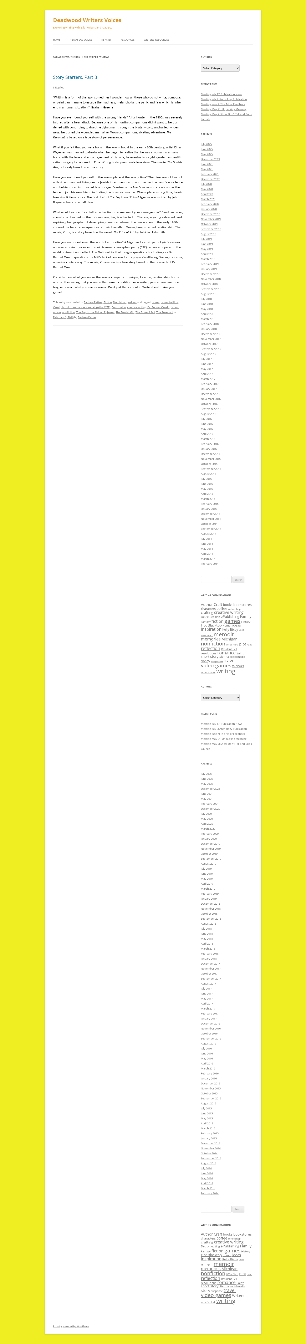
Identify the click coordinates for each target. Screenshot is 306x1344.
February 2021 (210, 174)
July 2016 (206, 419)
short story (210, 656)
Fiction (107, 302)
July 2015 (206, 479)
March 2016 (208, 439)
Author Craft (211, 604)
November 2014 (211, 519)
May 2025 (207, 154)
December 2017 (210, 334)
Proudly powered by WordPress (71, 1326)
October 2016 (209, 404)
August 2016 (208, 414)
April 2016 (207, 434)
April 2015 (207, 494)
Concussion (119, 307)
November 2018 (211, 279)
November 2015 (211, 459)
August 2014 (208, 534)
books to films (169, 302)
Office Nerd (232, 644)
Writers (132, 302)
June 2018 (207, 304)
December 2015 (210, 454)
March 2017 (208, 379)
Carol (56, 307)
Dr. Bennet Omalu (158, 307)
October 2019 (209, 224)
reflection (210, 648)
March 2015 (208, 499)
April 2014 (207, 554)
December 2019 (210, 214)
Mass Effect (207, 635)
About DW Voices (81, 39)
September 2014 (211, 529)
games (232, 620)
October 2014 (209, 524)
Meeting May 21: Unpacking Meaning (223, 109)
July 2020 (206, 184)
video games (216, 665)
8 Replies (58, 87)
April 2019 (207, 254)
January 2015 (209, 509)
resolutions (208, 653)
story (205, 661)
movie (57, 312)
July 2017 (206, 359)
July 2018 (206, 299)
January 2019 (209, 269)
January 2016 (209, 449)
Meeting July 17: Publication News (221, 94)
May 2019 (207, 249)
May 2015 (207, 489)
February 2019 (210, 264)
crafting (207, 612)
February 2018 (210, 324)
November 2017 (211, 339)
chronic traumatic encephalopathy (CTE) (85, 307)
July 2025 (206, 144)
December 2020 (210, 179)
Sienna (224, 657)
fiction (175, 307)
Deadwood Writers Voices (87, 20)
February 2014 (210, 564)
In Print (106, 39)
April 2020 (207, 194)
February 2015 (210, 504)
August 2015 (208, 474)
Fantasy (206, 622)
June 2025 (207, 149)
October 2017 (209, 344)
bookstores (242, 604)
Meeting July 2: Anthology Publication (224, 99)
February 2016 (210, 444)
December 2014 (210, 514)
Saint (240, 653)
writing (225, 671)
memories (211, 639)
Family (245, 616)
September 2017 (211, 349)
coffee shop (234, 609)
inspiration (211, 629)
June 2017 (207, 364)
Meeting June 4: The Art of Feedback (223, 104)
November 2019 (211, 219)
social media (237, 657)
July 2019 (206, 239)
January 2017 (209, 389)
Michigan (229, 639)
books (155, 302)
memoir (224, 634)
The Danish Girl (125, 312)
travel (230, 660)
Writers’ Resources (156, 39)
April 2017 (207, 374)
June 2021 (207, 164)
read (249, 644)
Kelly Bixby (230, 629)
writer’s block (208, 672)
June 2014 (207, 544)
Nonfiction (119, 302)
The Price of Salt (145, 312)
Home (57, 39)
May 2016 (207, 429)
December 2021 (210, 159)
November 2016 (211, 399)
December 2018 (210, 274)
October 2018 (209, 284)
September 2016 (211, 409)
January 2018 (209, 329)
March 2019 (208, 259)
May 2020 (207, 189)
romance (226, 653)
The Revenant (164, 312)
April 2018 (207, 314)
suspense (217, 661)
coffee (221, 608)
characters (208, 609)
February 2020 (210, 204)
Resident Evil (229, 649)
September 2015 (211, 469)
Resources (128, 39)
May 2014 (207, 549)
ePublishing (230, 616)
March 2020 (208, 199)
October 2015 (209, 464)
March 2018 (208, 319)
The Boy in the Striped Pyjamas (95, 312)
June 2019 (207, 244)
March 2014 (208, 559)
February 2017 (210, 384)
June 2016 (207, 424)
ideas (236, 625)
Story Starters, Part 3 (75, 77)
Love (241, 629)
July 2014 (206, 539)
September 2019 (211, 229)
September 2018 (211, 289)
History (245, 622)
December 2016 (210, 394)
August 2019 (208, 234)
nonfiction (68, 312)
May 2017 (207, 369)
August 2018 (208, 294)
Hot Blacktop (211, 625)
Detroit (205, 617)
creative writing (136, 307)
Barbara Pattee (93, 302)
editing (215, 617)
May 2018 (207, 309)
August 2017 (208, 354)
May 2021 (207, 169)
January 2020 (209, 209)
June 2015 (207, 484)
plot (242, 644)
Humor (227, 625)
